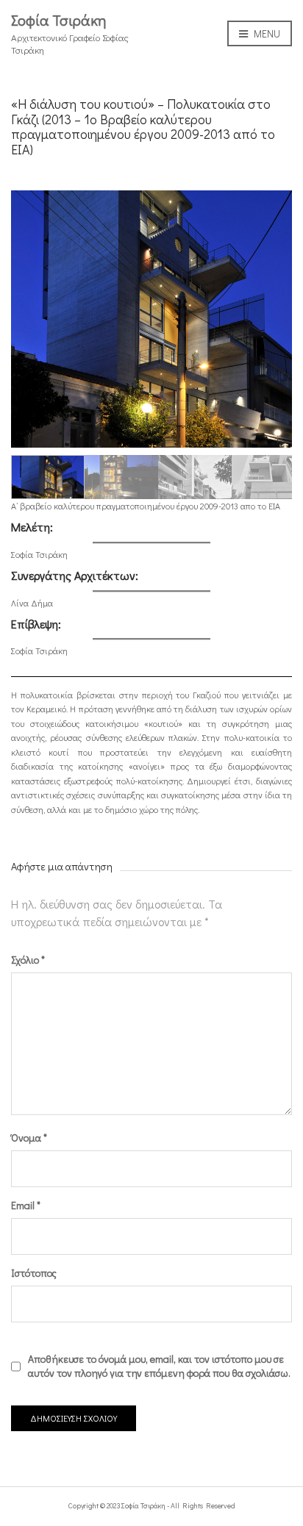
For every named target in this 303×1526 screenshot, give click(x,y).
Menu (264, 33)
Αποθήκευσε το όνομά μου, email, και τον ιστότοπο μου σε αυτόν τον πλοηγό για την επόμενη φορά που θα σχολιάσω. (159, 1366)
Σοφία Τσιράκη (58, 19)
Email (25, 1205)
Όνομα (29, 1137)
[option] (151, 319)
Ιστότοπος (34, 1273)
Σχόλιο (28, 960)
